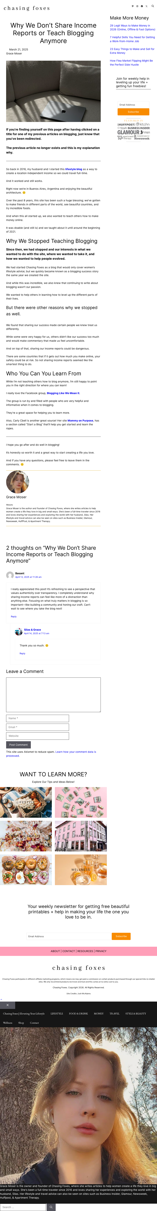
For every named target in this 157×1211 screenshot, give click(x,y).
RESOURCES (85, 951)
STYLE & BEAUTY (136, 1013)
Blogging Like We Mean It (63, 393)
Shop (21, 1022)
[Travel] (81, 836)
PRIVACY (101, 951)
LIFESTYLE (57, 1013)
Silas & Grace (32, 629)
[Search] (51, 1207)
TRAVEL (114, 1013)
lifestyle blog (73, 169)
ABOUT (55, 951)
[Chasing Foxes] (27, 9)
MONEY (98, 1013)
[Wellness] (81, 869)
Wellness (7, 1022)
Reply (14, 616)
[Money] (81, 802)
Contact (34, 1022)
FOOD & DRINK (78, 1013)
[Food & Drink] (26, 869)
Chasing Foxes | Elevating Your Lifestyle (24, 1013)
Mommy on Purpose (80, 420)
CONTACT (68, 951)
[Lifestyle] (26, 802)
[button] (153, 6)
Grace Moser (16, 497)
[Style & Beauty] (26, 836)
